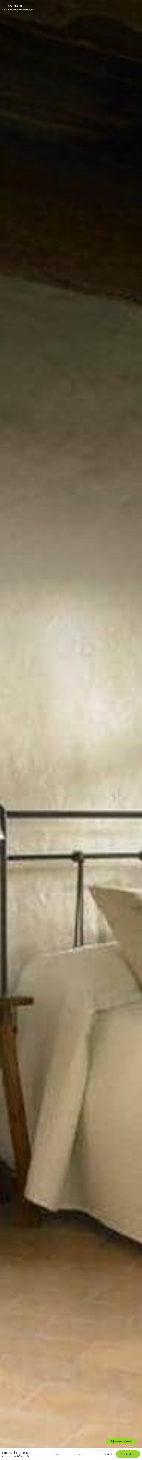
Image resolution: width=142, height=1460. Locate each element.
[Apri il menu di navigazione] (136, 8)
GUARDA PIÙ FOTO (123, 1441)
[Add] (111, 1454)
